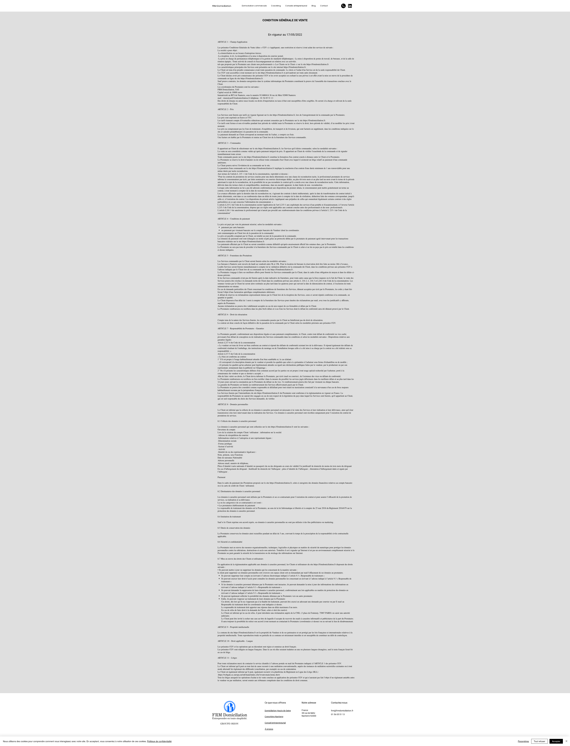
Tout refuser (539, 741)
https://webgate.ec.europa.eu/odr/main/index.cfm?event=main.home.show (249, 674)
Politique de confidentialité (159, 741)
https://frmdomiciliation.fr (318, 64)
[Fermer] (566, 741)
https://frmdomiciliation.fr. (295, 67)
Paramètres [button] (523, 741)
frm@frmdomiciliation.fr (342, 710)
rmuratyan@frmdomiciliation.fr (236, 98)
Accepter (556, 741)
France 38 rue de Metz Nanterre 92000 (309, 713)
